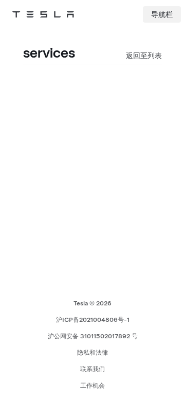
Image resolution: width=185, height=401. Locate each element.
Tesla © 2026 (92, 303)
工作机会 (92, 385)
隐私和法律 (92, 352)
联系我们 (92, 369)
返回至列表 (144, 55)
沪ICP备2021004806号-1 (93, 319)
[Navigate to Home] (43, 14)
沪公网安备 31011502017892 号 (93, 336)
